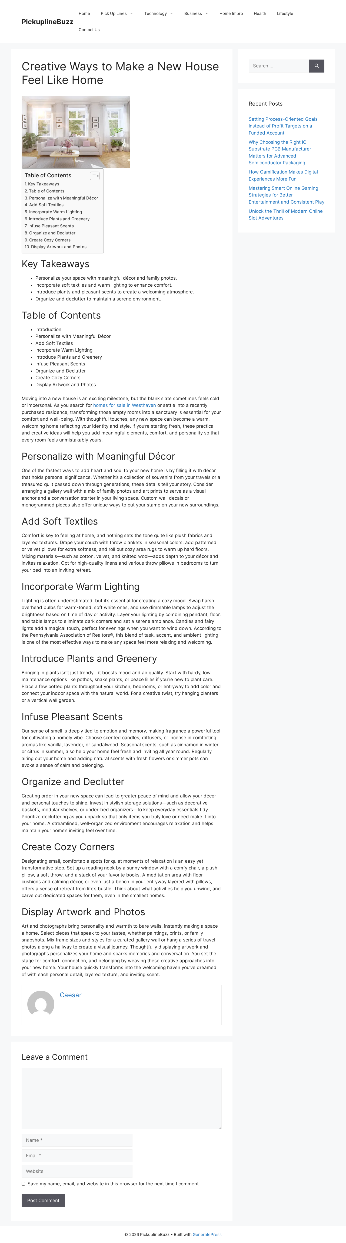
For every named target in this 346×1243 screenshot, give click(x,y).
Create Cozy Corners (50, 240)
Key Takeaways (43, 184)
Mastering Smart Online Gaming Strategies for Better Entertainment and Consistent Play (286, 195)
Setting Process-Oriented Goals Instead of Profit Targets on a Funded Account (283, 126)
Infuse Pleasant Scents (51, 225)
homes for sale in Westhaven (124, 405)
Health (260, 13)
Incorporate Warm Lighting (55, 211)
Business (193, 13)
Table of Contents (46, 191)
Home (84, 13)
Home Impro (231, 13)
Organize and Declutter (52, 232)
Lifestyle (285, 13)
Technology (155, 13)
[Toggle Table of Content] (92, 176)
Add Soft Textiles (46, 204)
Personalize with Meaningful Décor (63, 198)
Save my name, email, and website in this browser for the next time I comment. (114, 1183)
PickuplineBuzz (47, 22)
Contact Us (89, 29)
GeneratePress (207, 1234)
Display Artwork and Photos (58, 246)
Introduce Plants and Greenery (59, 218)
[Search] (316, 66)
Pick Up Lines (114, 13)
